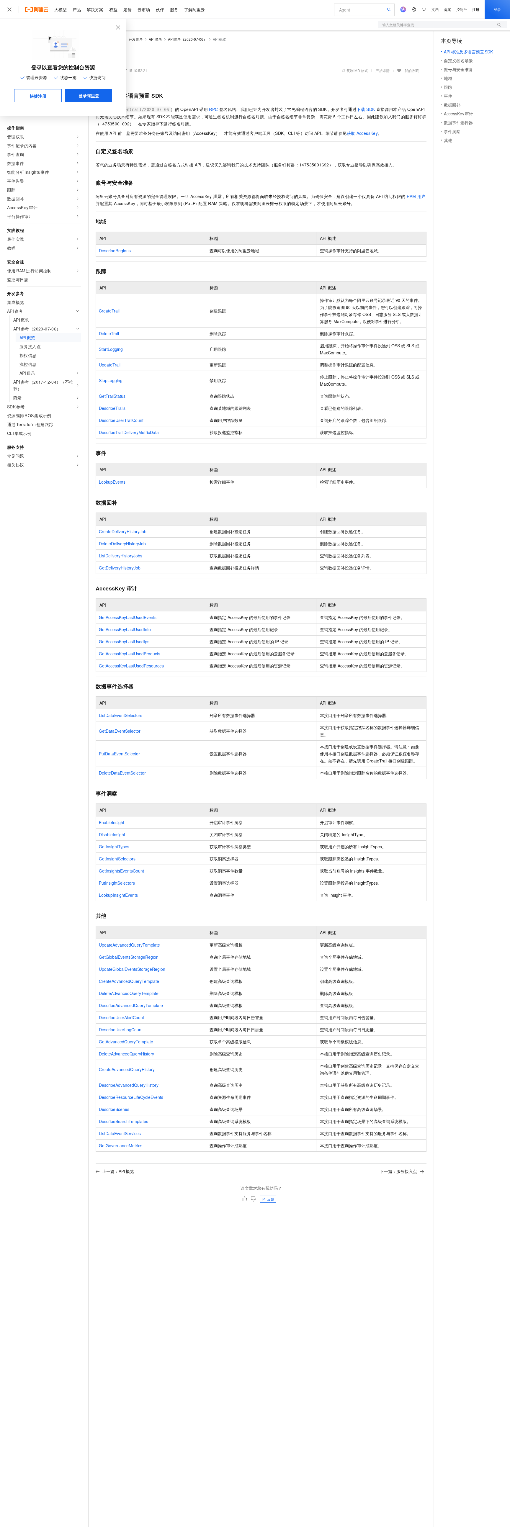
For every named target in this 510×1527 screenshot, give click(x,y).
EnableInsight (111, 822)
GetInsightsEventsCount (121, 871)
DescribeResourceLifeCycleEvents (131, 1097)
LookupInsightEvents (118, 895)
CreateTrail (109, 311)
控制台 (461, 9)
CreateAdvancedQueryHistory (127, 1069)
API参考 (155, 39)
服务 (174, 9)
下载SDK (366, 109)
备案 (447, 9)
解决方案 (95, 9)
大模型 (60, 9)
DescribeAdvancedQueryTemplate (131, 1005)
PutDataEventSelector (119, 754)
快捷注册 (38, 96)
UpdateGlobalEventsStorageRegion (132, 969)
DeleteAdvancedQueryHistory (126, 1054)
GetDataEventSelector (119, 731)
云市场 (144, 9)
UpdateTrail (109, 365)
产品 (77, 9)
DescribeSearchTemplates (123, 1121)
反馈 (270, 1199)
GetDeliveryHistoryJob (119, 568)
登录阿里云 (89, 96)
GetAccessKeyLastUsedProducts (129, 654)
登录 (497, 9)
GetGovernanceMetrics (120, 1145)
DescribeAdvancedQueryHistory (128, 1085)
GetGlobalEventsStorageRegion (128, 957)
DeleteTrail (109, 333)
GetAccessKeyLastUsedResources (131, 666)
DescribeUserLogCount (121, 1029)
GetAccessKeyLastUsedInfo (125, 629)
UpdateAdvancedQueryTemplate (129, 945)
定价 (127, 9)
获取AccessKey (362, 133)
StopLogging (110, 380)
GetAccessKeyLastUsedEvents (127, 617)
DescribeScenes (114, 1109)
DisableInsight (112, 834)
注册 (475, 9)
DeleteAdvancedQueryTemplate (128, 993)
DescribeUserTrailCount (121, 420)
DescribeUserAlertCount (121, 1017)
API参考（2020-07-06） (187, 39)
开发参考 (136, 39)
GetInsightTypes (114, 847)
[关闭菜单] (9, 9)
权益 (113, 9)
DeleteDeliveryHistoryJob (122, 543)
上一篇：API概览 (118, 1171)
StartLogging (111, 349)
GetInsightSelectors (117, 859)
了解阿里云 (194, 9)
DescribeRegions (115, 250)
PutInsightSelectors (117, 883)
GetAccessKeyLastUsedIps (124, 641)
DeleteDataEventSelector (122, 773)
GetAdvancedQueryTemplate (126, 1042)
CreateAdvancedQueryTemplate (129, 981)
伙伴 (160, 9)
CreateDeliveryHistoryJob (122, 531)
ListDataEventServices (120, 1133)
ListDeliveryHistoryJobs (120, 556)
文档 (435, 9)
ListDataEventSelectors (120, 715)
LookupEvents (112, 482)
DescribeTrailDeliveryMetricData (129, 432)
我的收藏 (412, 70)
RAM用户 (416, 196)
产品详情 (382, 70)
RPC (213, 109)
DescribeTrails (112, 408)
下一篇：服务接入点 (398, 1171)
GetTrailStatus (112, 396)
